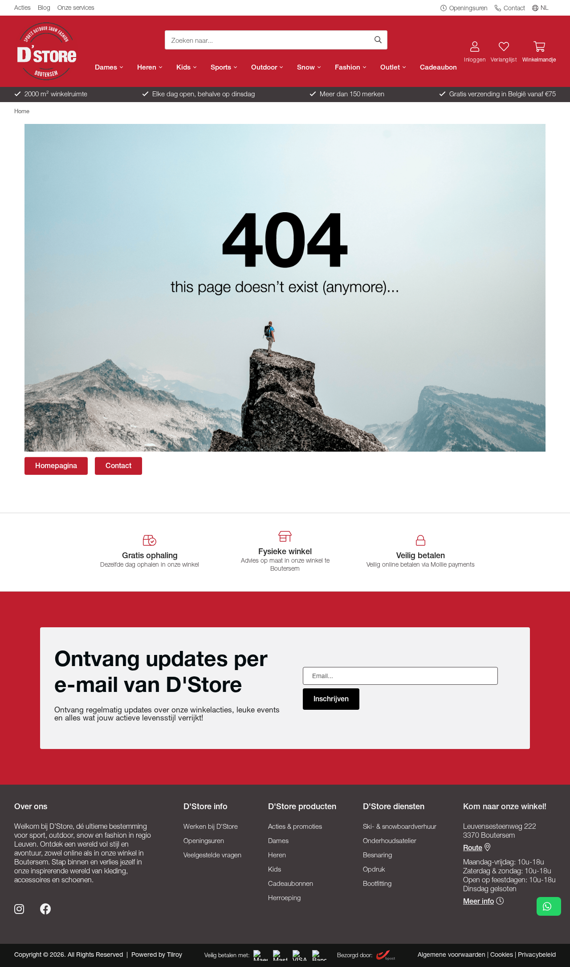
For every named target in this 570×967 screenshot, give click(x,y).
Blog (44, 8)
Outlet (391, 68)
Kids (184, 68)
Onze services (75, 8)
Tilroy (174, 955)
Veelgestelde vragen (212, 855)
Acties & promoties (295, 827)
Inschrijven (331, 700)
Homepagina (56, 466)
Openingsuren (468, 9)
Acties (22, 8)
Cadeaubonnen (290, 884)
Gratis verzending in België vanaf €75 (502, 94)
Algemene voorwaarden (452, 955)
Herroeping (284, 898)
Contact (513, 9)
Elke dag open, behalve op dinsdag (203, 94)
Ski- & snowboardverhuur (399, 827)
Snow (307, 68)
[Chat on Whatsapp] (549, 906)
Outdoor (265, 68)
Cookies (502, 955)
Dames (107, 68)
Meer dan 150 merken (351, 94)
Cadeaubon (438, 68)
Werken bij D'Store (210, 827)
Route (472, 848)
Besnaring (377, 855)
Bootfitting (377, 884)
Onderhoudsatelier (389, 841)
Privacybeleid (537, 955)
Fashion (348, 68)
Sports (222, 68)
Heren (147, 68)
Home (21, 112)
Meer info (478, 902)
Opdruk (374, 870)
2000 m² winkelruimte (55, 94)
